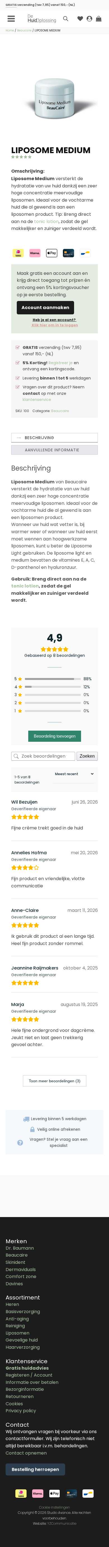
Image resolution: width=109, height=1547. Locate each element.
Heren (12, 1304)
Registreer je (61, 363)
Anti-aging (17, 1319)
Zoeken (87, 756)
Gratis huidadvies (27, 1368)
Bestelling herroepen (35, 1469)
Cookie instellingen (54, 1507)
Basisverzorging (23, 1311)
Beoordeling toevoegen (54, 736)
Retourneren (20, 1396)
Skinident (15, 1262)
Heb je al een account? (54, 322)
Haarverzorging (23, 1347)
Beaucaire (24, 30)
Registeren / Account (29, 1375)
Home (10, 30)
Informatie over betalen (32, 1382)
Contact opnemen (26, 1453)
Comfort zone (21, 1276)
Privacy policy (21, 1411)
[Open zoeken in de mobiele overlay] (65, 18)
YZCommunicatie (61, 1523)
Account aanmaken (45, 307)
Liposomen (17, 1333)
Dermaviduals (21, 1269)
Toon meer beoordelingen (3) (54, 1081)
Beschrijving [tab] (39, 437)
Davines (14, 1284)
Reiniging (15, 1326)
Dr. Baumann (20, 1248)
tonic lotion (46, 221)
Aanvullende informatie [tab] (52, 450)
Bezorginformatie (25, 1389)
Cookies (14, 1404)
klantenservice (37, 399)
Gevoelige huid (22, 1340)
